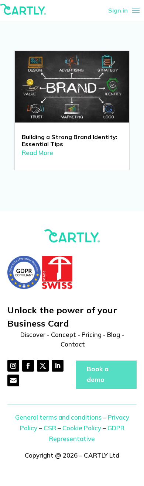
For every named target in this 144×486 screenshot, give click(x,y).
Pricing (92, 334)
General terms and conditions (58, 417)
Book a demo (98, 374)
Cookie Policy (81, 428)
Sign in (118, 10)
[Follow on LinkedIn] (58, 366)
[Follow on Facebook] (28, 366)
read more (37, 152)
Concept (63, 334)
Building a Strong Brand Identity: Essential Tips (69, 140)
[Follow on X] (43, 366)
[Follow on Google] (13, 380)
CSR (50, 428)
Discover (32, 334)
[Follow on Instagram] (13, 366)
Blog (113, 334)
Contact (73, 344)
